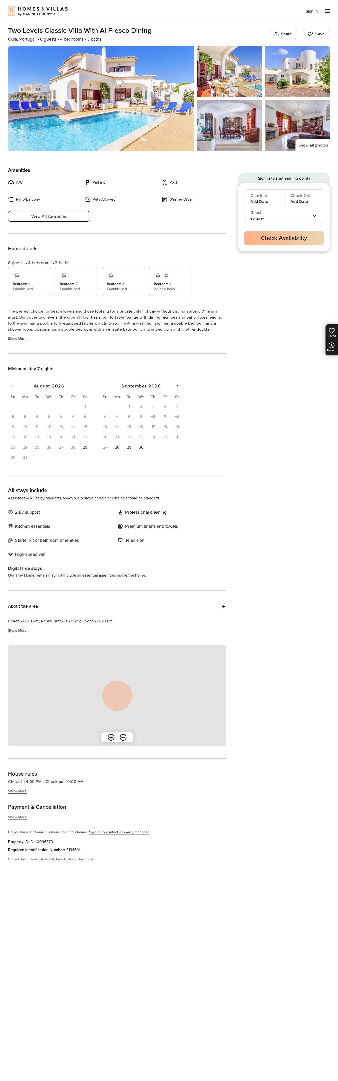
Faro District (65, 859)
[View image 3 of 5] (297, 71)
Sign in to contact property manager (119, 832)
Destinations (29, 859)
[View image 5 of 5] (297, 125)
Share (286, 34)
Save (320, 34)
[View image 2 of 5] (229, 71)
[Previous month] (12, 386)
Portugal (47, 859)
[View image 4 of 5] (229, 125)
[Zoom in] (111, 737)
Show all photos (313, 145)
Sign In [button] (312, 11)
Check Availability (284, 238)
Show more (17, 339)
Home (12, 859)
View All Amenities (49, 216)
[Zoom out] (123, 737)
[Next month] (177, 386)
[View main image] (101, 98)
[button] (85, 447)
